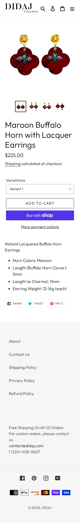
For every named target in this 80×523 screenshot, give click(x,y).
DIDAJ (47, 507)
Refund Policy (21, 393)
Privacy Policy (22, 380)
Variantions (15, 180)
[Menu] (72, 8)
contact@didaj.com (26, 445)
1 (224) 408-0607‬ (24, 451)
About (14, 341)
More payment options (40, 226)
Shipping (12, 163)
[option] (20, 106)
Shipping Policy (23, 367)
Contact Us (19, 354)
